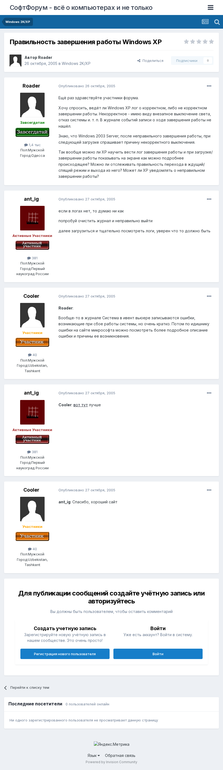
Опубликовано (86, 86)
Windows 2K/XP (76, 63)
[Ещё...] (209, 86)
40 (34, 355)
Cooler (31, 296)
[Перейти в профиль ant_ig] (32, 218)
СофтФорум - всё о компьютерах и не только (81, 7)
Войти (158, 654)
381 (34, 258)
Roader (45, 57)
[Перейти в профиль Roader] (15, 61)
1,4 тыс (34, 145)
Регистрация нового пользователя (65, 654)
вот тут (80, 404)
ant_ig (31, 199)
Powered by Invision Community (111, 762)
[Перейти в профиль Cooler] (32, 315)
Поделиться (151, 60)
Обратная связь (120, 755)
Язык (93, 755)
